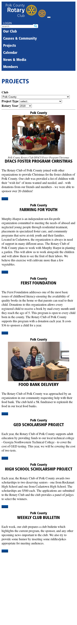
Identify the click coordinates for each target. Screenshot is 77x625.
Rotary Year (10, 105)
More (5, 198)
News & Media (14, 60)
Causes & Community (20, 39)
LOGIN (7, 23)
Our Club (10, 32)
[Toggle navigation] (49, 17)
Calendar (10, 53)
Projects (9, 46)
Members (10, 67)
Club (5, 92)
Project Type (10, 101)
